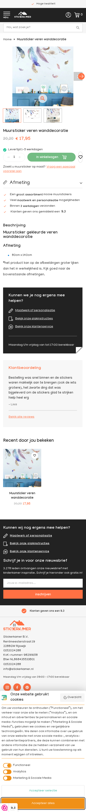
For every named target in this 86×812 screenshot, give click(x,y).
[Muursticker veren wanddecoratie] (22, 468)
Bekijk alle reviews (21, 417)
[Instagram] (7, 687)
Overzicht (74, 697)
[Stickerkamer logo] (22, 15)
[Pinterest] (27, 687)
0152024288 (12, 664)
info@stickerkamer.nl (18, 669)
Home (7, 39)
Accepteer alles (43, 803)
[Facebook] (17, 687)
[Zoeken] (78, 27)
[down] (8, 157)
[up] (19, 157)
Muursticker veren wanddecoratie (41, 40)
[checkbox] (16, 765)
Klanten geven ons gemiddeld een (38, 212)
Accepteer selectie (43, 791)
